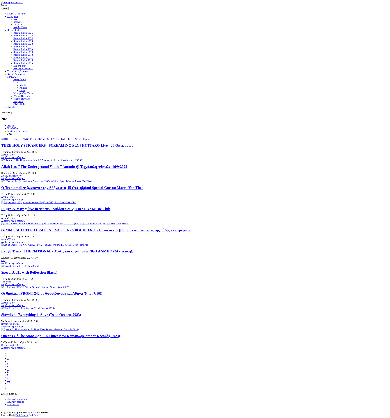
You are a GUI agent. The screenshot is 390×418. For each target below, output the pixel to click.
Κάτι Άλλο (12, 76)
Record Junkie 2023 (23, 41)
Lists (15, 82)
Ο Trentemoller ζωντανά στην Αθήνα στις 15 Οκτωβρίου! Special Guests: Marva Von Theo (72, 188)
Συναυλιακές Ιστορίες (17, 71)
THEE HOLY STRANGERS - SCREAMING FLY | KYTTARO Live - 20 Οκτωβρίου (67, 145)
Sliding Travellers (21, 98)
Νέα (15, 19)
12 (8, 383)
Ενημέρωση (13, 16)
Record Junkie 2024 (23, 38)
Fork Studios (34, 415)
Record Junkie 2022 (23, 44)
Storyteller (18, 101)
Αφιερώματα (19, 79)
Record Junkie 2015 (23, 63)
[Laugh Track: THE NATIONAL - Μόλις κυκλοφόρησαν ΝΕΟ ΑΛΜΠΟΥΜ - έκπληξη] (44, 244)
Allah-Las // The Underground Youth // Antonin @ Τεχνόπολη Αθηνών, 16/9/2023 (64, 167)
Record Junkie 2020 (23, 49)
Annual (23, 87)
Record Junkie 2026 (23, 33)
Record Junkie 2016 (23, 60)
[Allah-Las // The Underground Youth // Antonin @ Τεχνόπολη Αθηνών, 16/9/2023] (42, 160)
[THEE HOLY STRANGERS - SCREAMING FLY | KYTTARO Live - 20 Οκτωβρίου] (45, 139)
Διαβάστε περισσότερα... (13, 157)
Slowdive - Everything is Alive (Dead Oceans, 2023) (41, 315)
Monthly (24, 85)
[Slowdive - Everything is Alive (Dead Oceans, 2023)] (28, 308)
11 (8, 380)
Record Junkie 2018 (23, 55)
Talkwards (18, 24)
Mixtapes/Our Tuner (23, 93)
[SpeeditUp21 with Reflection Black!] (20, 266)
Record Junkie (14, 30)
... (8, 361)
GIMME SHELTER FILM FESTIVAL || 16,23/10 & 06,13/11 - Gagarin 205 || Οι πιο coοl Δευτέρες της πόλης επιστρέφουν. (96, 230)
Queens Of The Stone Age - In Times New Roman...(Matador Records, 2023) (60, 336)
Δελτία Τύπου (20, 27)
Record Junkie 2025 (23, 35)
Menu (4, 8)
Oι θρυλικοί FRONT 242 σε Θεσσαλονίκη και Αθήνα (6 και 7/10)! (51, 293)
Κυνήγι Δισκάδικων (17, 74)
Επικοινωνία (13, 404)
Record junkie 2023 (10, 324)
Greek (22, 90)
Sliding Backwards (16, 13)
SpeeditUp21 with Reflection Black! (29, 272)
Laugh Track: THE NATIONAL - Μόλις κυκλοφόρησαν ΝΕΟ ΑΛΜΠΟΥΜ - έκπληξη (68, 251)
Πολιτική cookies (15, 401)
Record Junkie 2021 (23, 46)
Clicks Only (19, 104)
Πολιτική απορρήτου (17, 399)
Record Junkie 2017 (23, 57)
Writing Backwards (22, 96)
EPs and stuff (19, 65)
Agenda (11, 107)
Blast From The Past (23, 68)
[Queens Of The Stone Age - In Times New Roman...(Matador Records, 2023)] (40, 329)
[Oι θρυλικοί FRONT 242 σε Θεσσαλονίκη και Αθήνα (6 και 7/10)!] (35, 287)
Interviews (18, 22)
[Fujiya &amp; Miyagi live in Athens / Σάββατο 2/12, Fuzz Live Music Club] (38, 202)
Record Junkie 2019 (23, 52)
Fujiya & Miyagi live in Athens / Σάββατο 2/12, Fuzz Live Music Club (55, 209)
